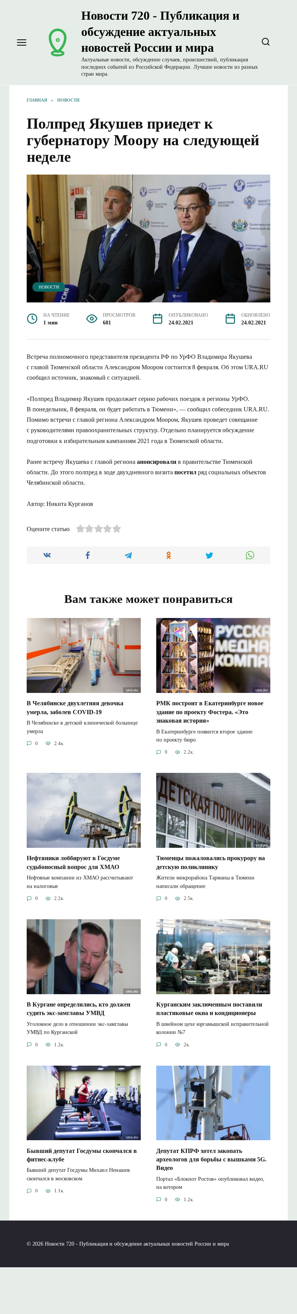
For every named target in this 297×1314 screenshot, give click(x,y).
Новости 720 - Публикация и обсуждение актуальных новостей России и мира (160, 31)
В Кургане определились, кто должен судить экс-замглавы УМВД (78, 1008)
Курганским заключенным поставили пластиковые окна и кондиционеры (209, 1008)
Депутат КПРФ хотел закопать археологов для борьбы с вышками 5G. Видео (211, 1159)
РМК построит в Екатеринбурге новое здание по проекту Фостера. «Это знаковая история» (209, 712)
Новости (49, 287)
